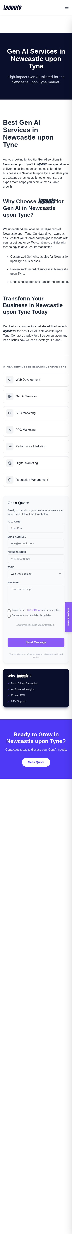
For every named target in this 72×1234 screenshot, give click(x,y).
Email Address (17, 537)
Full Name (14, 521)
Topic (11, 567)
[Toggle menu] (67, 7)
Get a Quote (36, 762)
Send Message (36, 642)
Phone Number (17, 552)
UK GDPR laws (33, 610)
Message (13, 582)
